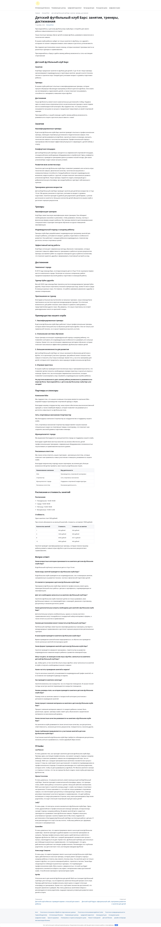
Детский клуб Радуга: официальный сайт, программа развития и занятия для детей (104, 901)
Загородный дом (89, 8)
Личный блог (45, 13)
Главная (37, 13)
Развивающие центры (59, 8)
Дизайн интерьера (120, 918)
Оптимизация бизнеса (42, 8)
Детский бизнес (107, 918)
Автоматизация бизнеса (42, 920)
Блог (36, 912)
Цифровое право (114, 8)
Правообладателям (41, 915)
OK (116, 925)
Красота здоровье (53, 918)
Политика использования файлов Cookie (90, 912)
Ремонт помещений (94, 918)
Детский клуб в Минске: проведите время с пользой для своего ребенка (57, 901)
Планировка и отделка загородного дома (73, 918)
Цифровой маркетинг (75, 8)
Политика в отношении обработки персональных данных (58, 912)
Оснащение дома (101, 8)
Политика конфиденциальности (115, 912)
